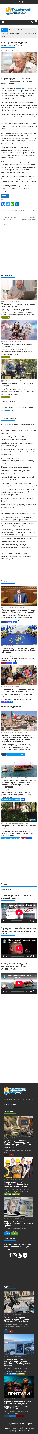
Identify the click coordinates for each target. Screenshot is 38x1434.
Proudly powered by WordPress (15, 1428)
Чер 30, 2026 (7, 646)
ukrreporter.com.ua (10, 1104)
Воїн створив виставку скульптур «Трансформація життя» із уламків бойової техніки (17, 547)
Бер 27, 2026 (9, 1219)
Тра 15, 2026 (9, 1179)
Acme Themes (24, 1430)
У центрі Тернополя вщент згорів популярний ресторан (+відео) (10, 220)
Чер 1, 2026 (9, 1138)
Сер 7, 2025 (6, 381)
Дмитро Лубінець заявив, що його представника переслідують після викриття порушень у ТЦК (17, 556)
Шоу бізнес (20, 1416)
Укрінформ (20, 88)
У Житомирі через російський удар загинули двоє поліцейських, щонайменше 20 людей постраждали (18, 451)
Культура (12, 1416)
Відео (3, 622)
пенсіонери (32, 210)
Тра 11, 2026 (7, 301)
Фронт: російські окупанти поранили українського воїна (28, 219)
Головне (9, 622)
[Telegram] (25, 1256)
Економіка (8, 1194)
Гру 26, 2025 (7, 341)
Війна (3, 663)
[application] (19, 913)
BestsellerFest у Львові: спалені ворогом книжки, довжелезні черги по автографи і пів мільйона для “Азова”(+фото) (18, 532)
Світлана (16, 301)
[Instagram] (15, 1256)
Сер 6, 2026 (9, 1399)
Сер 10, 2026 (9, 1357)
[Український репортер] (3, 22)
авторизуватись (7, 410)
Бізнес (6, 1155)
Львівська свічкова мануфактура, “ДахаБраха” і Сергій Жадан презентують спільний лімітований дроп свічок (18, 492)
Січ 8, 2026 (6, 778)
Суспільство (6, 210)
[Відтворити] (4, 921)
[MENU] (35, 21)
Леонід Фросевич (19, 607)
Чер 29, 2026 (7, 686)
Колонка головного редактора (15, 754)
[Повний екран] (34, 921)
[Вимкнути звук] (31, 921)
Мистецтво (13, 1373)
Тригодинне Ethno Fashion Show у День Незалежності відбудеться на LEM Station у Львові (17, 460)
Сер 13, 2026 (9, 1314)
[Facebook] (10, 1256)
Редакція (16, 50)
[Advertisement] (19, 249)
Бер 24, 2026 (7, 732)
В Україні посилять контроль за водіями (16, 467)
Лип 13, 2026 (7, 607)
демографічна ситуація (20, 210)
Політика (23, 838)
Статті (15, 622)
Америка (7, 1233)
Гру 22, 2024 (7, 823)
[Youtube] (20, 1256)
